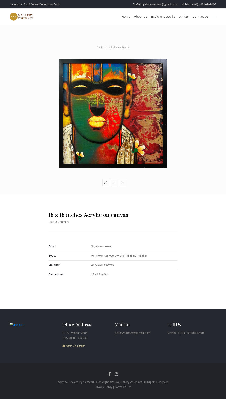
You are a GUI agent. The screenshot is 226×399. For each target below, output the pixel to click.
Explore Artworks (163, 16)
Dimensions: (56, 274)
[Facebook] (109, 374)
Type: (52, 255)
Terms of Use (123, 387)
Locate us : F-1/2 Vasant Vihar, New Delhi (35, 4)
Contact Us (200, 16)
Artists (184, 16)
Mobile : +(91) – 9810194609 (185, 332)
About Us (140, 16)
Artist (52, 246)
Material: (54, 265)
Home (126, 16)
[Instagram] (116, 374)
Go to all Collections (114, 47)
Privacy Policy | (104, 387)
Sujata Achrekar (59, 221)
